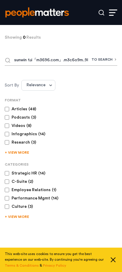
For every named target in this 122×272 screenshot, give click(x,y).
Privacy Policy (54, 265)
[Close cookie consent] (113, 260)
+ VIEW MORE (17, 152)
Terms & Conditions (22, 265)
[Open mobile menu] (113, 13)
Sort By (12, 85)
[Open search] (101, 12)
